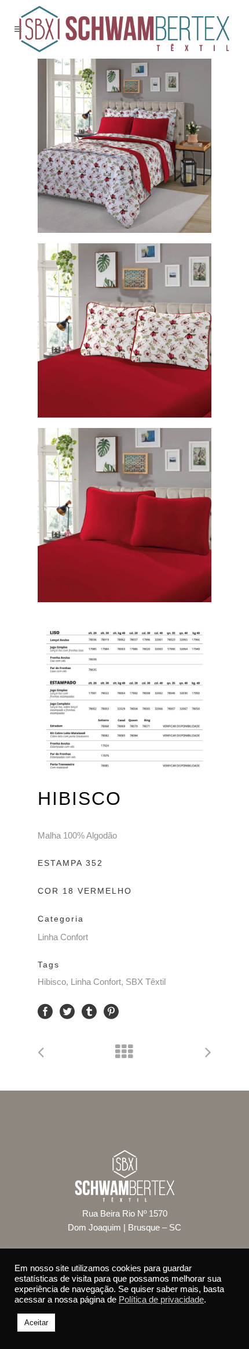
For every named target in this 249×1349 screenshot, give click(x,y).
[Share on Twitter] (67, 1011)
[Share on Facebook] (45, 1011)
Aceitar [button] (36, 1322)
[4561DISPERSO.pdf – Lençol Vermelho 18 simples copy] (124, 330)
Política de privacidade (161, 1299)
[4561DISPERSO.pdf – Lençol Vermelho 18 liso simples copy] (124, 515)
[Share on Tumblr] (89, 1011)
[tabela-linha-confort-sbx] (124, 700)
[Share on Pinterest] (111, 1011)
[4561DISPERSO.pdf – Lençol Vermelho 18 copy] (124, 146)
